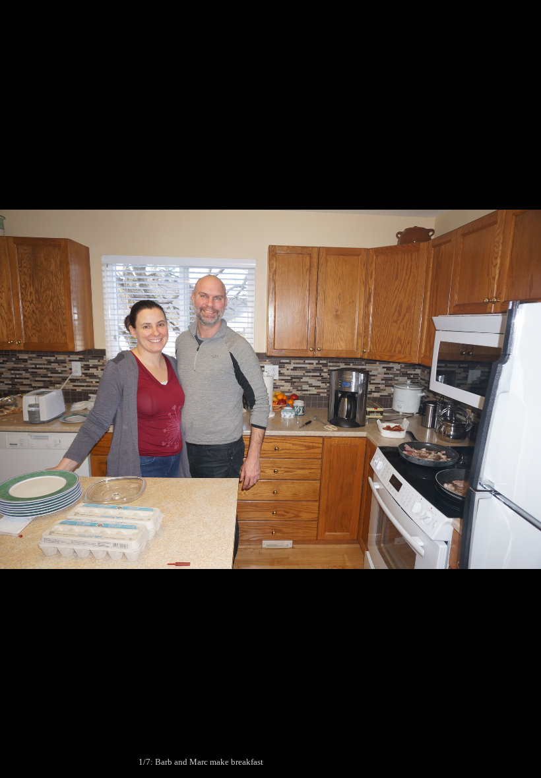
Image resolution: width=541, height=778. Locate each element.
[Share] (497, 14)
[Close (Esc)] (526, 14)
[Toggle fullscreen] (468, 14)
